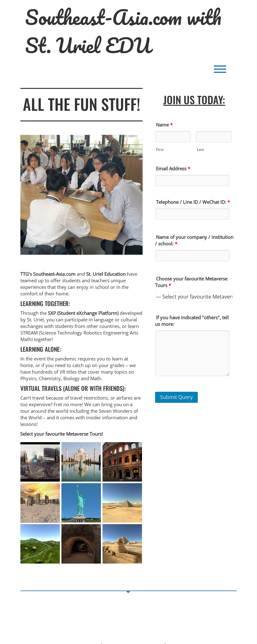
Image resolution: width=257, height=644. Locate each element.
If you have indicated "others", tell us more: (192, 320)
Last (200, 149)
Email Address (173, 168)
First (160, 149)
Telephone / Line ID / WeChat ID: (193, 202)
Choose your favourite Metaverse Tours (191, 281)
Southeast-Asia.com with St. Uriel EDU (123, 31)
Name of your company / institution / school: (194, 240)
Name (164, 124)
